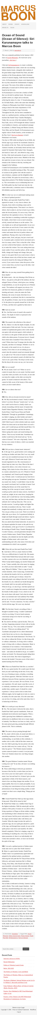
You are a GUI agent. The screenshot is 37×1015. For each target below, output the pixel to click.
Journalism (25, 24)
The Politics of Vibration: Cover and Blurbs (16, 971)
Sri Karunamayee (13, 65)
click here (12, 60)
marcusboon (18, 50)
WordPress (33, 1009)
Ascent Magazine (12, 57)
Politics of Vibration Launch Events (14, 965)
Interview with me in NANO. (12, 958)
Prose (14, 1009)
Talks (12, 27)
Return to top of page (18, 1007)
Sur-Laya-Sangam (17, 135)
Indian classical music (15, 936)
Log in (19, 1012)
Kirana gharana (25, 936)
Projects (5, 27)
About (4, 24)
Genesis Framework (23, 1009)
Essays (17, 24)
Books (10, 24)
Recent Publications (9, 962)
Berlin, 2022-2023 (9, 968)
